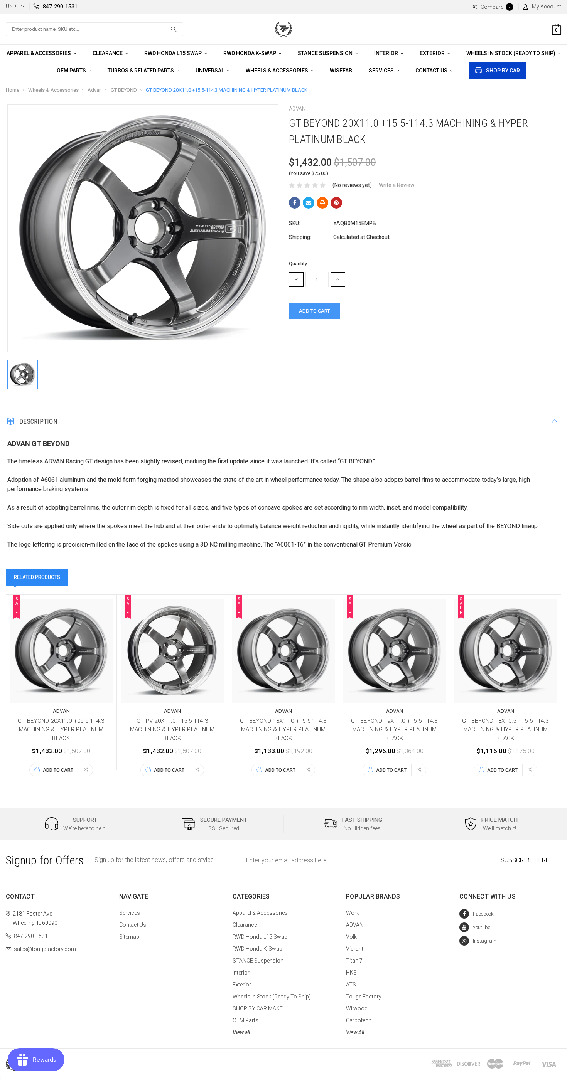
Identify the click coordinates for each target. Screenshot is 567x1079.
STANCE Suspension (326, 53)
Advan (95, 90)
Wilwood (357, 1008)
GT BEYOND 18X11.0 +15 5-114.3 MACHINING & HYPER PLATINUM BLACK (283, 729)
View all (241, 1032)
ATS (351, 984)
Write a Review (397, 185)
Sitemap (129, 937)
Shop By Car (503, 70)
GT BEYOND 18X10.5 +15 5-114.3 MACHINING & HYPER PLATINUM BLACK (505, 729)
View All (355, 1032)
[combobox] (94, 29)
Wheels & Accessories (277, 70)
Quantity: (298, 263)
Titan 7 (354, 961)
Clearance (108, 53)
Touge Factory (363, 996)
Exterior (433, 53)
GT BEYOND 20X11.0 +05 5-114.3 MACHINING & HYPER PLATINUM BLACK (61, 729)
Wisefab (341, 70)
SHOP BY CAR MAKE (258, 1008)
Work (352, 913)
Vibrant (354, 949)
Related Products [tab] (37, 577)
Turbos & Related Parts (141, 70)
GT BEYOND (124, 90)
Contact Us (432, 70)
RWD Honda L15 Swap (173, 53)
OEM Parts (72, 70)
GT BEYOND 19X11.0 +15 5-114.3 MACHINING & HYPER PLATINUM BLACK (394, 729)
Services (382, 70)
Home (12, 90)
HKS (351, 973)
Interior (386, 53)
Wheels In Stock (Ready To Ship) (511, 53)
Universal (210, 70)
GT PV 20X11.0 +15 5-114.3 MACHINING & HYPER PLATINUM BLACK (172, 729)
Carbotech (358, 1020)
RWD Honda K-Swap (250, 53)
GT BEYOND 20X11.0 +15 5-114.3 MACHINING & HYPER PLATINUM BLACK (226, 90)
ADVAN (354, 925)
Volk (351, 937)
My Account (546, 6)
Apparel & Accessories (39, 53)
